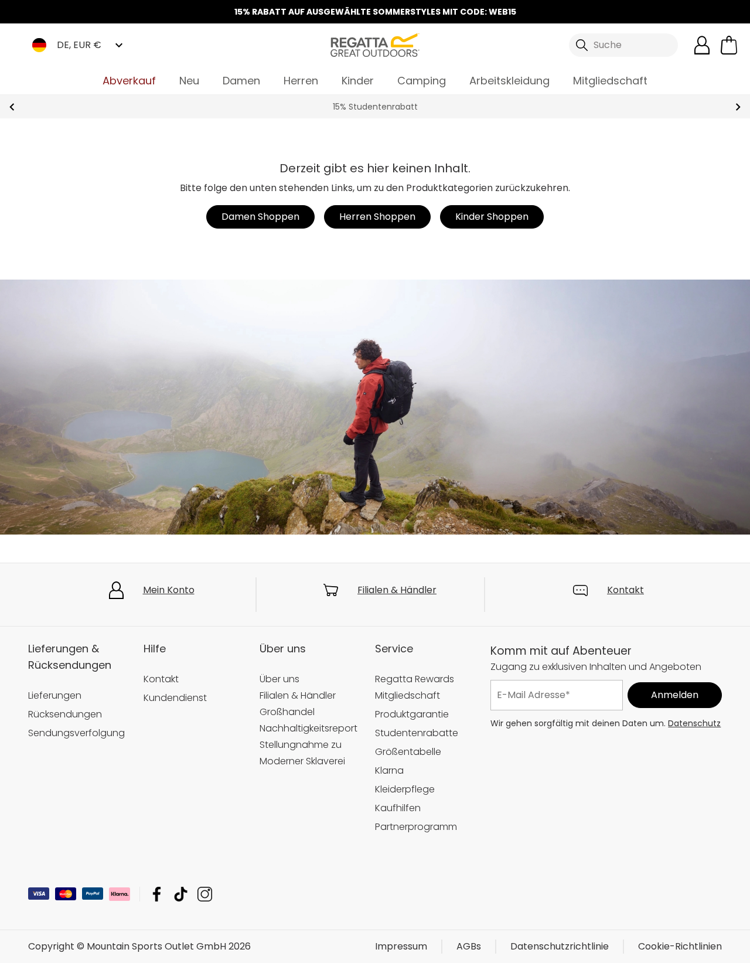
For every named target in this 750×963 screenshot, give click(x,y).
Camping (421, 80)
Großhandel (287, 712)
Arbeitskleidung (509, 80)
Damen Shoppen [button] (260, 216)
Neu (189, 80)
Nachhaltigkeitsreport (308, 728)
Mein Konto (169, 590)
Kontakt (625, 590)
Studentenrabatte (416, 733)
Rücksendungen (65, 714)
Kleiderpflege (405, 789)
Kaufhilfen (398, 808)
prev (12, 107)
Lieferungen (54, 695)
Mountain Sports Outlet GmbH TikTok (180, 894)
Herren (301, 80)
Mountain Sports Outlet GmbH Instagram (204, 894)
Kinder (358, 80)
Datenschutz (694, 723)
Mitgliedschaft (610, 80)
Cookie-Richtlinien (680, 946)
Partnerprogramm (416, 826)
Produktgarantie (412, 714)
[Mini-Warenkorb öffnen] (729, 45)
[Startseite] (375, 44)
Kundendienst (175, 698)
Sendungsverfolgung (76, 733)
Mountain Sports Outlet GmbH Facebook (156, 894)
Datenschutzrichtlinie (559, 946)
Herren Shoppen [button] (377, 216)
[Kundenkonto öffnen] (702, 45)
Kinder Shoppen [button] (492, 216)
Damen (241, 80)
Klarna (389, 770)
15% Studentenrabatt (375, 107)
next (738, 107)
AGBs (468, 946)
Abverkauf (129, 80)
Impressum (401, 946)
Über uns (279, 679)
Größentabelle (408, 751)
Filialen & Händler (397, 590)
